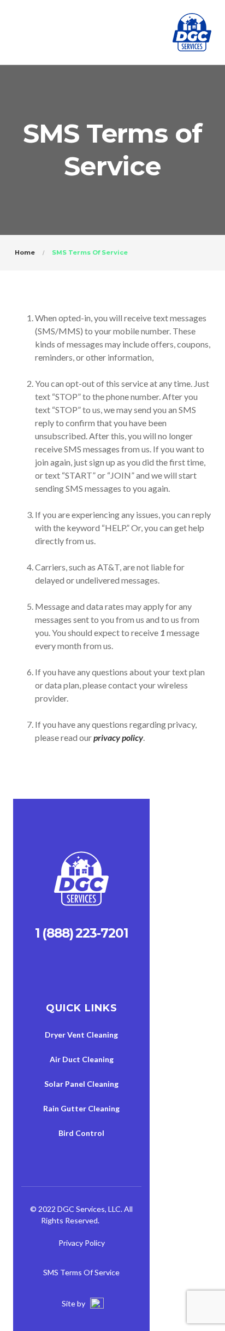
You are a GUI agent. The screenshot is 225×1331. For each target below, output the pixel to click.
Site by (74, 1303)
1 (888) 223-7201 (81, 933)
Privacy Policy (81, 1242)
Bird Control (81, 1133)
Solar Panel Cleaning (81, 1083)
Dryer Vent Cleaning (81, 1034)
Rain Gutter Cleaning (81, 1108)
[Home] (81, 881)
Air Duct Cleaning (82, 1059)
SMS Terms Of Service (81, 1272)
